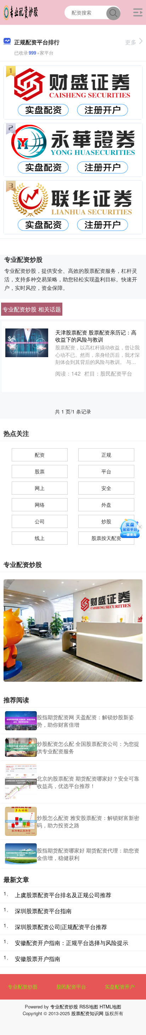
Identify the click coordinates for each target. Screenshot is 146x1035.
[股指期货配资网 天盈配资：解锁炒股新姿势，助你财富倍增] (21, 720)
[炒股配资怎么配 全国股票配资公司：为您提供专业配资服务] (21, 747)
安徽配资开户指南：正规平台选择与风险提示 (71, 943)
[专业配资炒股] (20, 11)
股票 (40, 471)
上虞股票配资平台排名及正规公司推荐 (63, 895)
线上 (40, 537)
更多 (130, 42)
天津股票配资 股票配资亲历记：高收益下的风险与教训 (95, 335)
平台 (106, 471)
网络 (40, 504)
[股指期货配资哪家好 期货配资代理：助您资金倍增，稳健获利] (21, 854)
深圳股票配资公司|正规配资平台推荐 (61, 927)
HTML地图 (110, 1006)
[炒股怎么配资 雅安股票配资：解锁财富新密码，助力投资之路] (21, 821)
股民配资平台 (71, 986)
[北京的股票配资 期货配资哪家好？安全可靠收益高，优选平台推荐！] (21, 782)
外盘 (106, 504)
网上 (40, 487)
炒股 (106, 521)
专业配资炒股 (23, 986)
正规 (106, 454)
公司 (40, 521)
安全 (106, 487)
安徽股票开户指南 (37, 959)
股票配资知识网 (87, 1013)
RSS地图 (88, 1006)
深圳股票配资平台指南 (43, 911)
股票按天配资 (106, 537)
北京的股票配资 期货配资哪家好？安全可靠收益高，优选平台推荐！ (88, 782)
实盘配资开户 (120, 986)
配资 (40, 454)
